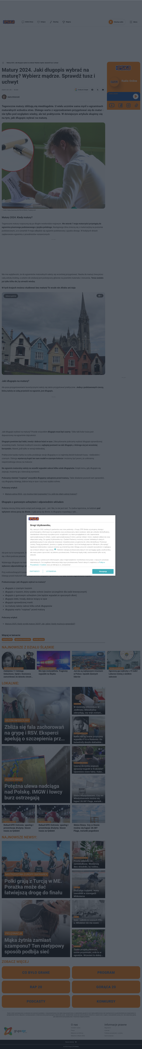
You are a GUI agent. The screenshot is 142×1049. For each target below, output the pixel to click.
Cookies (43, 565)
